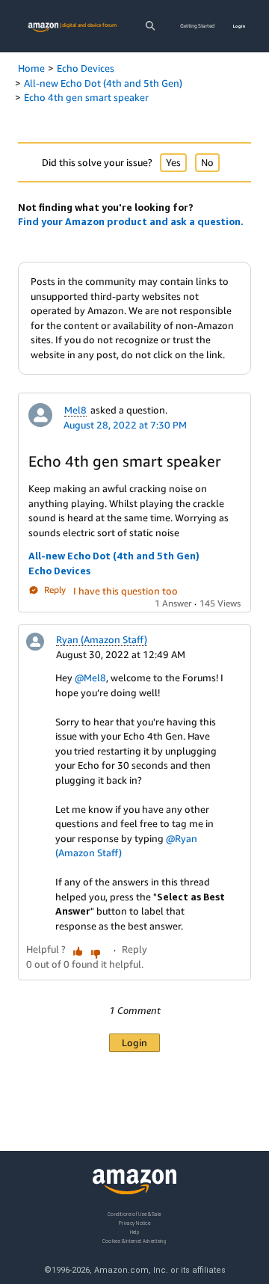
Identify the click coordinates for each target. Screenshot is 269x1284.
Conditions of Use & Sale (134, 1214)
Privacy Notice (134, 1222)
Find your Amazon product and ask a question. (131, 221)
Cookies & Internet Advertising (134, 1240)
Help (135, 1231)
